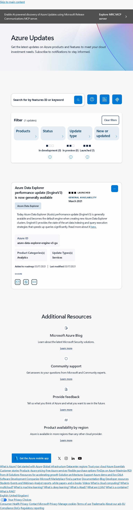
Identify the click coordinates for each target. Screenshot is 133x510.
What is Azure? (8, 466)
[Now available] (87, 157)
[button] (92, 99)
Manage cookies (67, 503)
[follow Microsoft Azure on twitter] (59, 458)
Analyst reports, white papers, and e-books (58, 483)
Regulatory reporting (32, 508)
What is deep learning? (56, 487)
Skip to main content (12, 2)
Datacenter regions (76, 466)
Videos (86, 483)
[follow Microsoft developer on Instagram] (66, 458)
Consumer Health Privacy (14, 503)
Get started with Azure (29, 466)
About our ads (113, 503)
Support (88, 474)
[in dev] (50, 157)
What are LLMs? (96, 487)
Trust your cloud (97, 466)
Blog (102, 479)
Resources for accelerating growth (39, 474)
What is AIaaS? (78, 487)
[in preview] (70, 157)
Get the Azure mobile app (34, 458)
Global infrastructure (54, 466)
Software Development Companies (19, 479)
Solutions (14, 474)
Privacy (54, 503)
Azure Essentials (116, 466)
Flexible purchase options (82, 470)
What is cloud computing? (105, 483)
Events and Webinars (22, 483)
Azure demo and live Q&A (108, 474)
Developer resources (116, 479)
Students (5, 483)
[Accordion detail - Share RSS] (26, 282)
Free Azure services (56, 470)
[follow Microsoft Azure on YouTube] (80, 458)
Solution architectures (71, 474)
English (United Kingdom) (14, 495)
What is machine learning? (28, 487)
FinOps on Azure (106, 470)
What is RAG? (7, 491)
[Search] (78, 100)
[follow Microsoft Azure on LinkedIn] (73, 458)
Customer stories (9, 470)
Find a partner (73, 479)
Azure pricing (37, 470)
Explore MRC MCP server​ (110, 16)
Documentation (90, 479)
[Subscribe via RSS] (104, 99)
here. (94, 226)
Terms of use (84, 503)
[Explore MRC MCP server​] (117, 99)
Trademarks (98, 503)
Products (25, 470)
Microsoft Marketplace (52, 479)
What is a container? (117, 487)
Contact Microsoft (39, 503)
